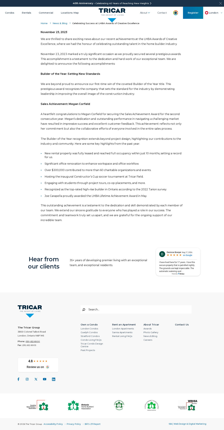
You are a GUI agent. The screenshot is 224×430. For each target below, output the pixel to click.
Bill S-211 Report (93, 424)
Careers (147, 340)
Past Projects (88, 350)
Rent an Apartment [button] (124, 324)
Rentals (26, 12)
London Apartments (123, 328)
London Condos (89, 328)
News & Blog (60, 23)
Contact (162, 12)
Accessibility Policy (53, 424)
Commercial (46, 12)
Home (44, 23)
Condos (9, 12)
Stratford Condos (90, 336)
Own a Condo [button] (89, 324)
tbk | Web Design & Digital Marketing (187, 424)
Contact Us (182, 324)
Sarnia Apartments (122, 332)
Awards (147, 328)
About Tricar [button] (151, 324)
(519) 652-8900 (33, 341)
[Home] (112, 13)
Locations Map (70, 12)
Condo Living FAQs (91, 340)
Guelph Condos (89, 332)
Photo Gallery (150, 332)
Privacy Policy (74, 424)
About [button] (143, 12)
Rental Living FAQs (122, 336)
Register (193, 12)
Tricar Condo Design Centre (92, 345)
